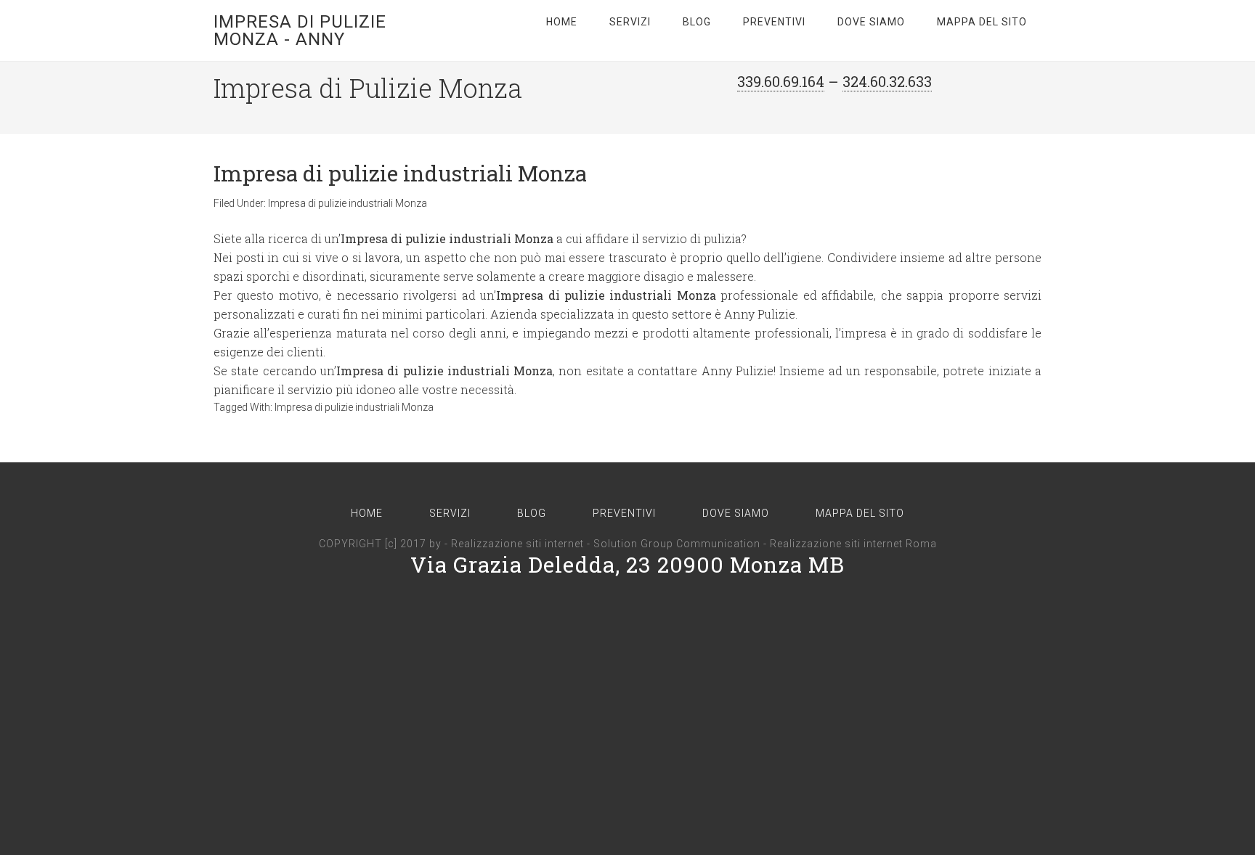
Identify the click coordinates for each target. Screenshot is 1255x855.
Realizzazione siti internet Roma (853, 543)
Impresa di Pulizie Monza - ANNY (300, 30)
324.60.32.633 (887, 81)
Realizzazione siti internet (517, 543)
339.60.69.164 (780, 81)
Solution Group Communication (676, 543)
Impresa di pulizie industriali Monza (400, 173)
